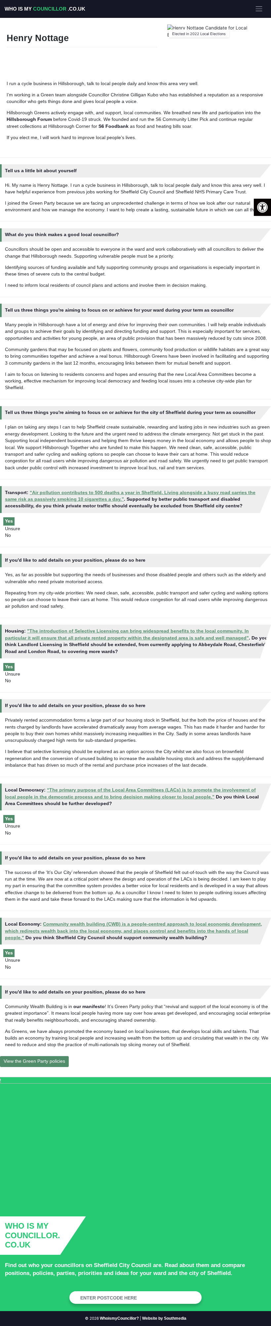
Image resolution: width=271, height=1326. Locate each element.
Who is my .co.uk (45, 9)
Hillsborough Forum (29, 119)
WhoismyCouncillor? (119, 1318)
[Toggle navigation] (259, 9)
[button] (262, 207)
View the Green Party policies (34, 1061)
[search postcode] (194, 1297)
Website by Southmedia (164, 1318)
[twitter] (16, 60)
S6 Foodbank (113, 126)
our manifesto (89, 1006)
